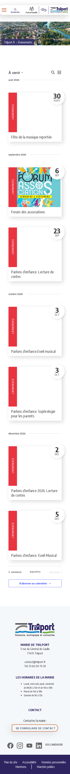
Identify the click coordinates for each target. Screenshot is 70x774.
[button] (15, 10)
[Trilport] (59, 10)
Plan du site (10, 762)
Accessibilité (29, 762)
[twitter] (29, 746)
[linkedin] (39, 746)
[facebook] (10, 746)
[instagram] (20, 746)
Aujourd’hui (35, 571)
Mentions (20, 767)
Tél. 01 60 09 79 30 (35, 666)
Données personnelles (53, 762)
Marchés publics (46, 767)
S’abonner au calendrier (33, 583)
